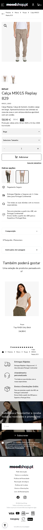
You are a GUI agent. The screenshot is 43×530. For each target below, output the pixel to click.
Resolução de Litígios (21, 482)
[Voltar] (3, 14)
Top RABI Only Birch (22, 327)
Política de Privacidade (21, 478)
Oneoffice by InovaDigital (21, 526)
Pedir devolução (21, 472)
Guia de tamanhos (34, 163)
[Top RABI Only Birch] (22, 299)
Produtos (8, 13)
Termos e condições (21, 475)
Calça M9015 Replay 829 (34, 352)
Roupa (24, 13)
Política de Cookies (21, 485)
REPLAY (5, 89)
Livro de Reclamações (21, 492)
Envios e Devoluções (22, 488)
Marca (16, 13)
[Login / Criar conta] (33, 5)
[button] (11, 347)
